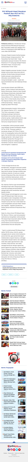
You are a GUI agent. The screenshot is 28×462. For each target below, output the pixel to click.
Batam (4, 274)
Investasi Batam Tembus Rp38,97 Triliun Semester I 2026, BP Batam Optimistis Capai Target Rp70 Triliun (9, 429)
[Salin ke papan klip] (18, 283)
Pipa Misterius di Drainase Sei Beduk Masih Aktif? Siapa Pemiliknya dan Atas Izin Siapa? (9, 394)
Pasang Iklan (11, 453)
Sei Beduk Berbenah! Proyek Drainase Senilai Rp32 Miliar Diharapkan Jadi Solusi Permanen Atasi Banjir (10, 415)
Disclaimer (14, 454)
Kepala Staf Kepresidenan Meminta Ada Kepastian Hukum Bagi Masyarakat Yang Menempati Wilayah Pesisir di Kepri (14, 268)
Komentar (14, 286)
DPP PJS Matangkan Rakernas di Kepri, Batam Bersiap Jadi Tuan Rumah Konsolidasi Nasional (10, 380)
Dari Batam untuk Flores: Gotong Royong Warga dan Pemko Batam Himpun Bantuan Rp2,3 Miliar (9, 373)
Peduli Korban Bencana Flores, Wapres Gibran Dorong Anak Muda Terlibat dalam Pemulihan (10, 387)
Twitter (17, 451)
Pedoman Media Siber (19, 453)
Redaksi (5, 453)
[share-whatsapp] (15, 283)
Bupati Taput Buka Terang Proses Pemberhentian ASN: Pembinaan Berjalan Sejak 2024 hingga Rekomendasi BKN (10, 435)
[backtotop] (14, 443)
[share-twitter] (13, 283)
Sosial (16, 274)
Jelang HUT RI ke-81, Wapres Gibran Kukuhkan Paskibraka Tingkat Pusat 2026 (10, 408)
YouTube (20, 451)
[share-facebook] (10, 283)
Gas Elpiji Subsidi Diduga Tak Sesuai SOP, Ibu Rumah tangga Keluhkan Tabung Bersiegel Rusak (9, 422)
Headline (11, 274)
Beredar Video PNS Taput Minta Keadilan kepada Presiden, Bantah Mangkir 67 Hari (10, 401)
